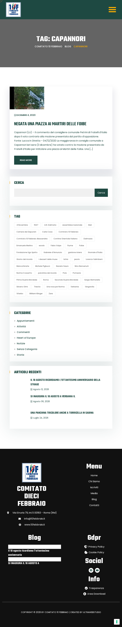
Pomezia (77, 273)
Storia (20, 355)
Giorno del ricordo (25, 259)
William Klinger (36, 293)
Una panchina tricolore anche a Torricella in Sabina (62, 413)
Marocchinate (23, 266)
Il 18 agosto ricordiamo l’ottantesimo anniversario (28, 553)
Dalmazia (88, 238)
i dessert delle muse (48, 259)
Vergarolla (89, 286)
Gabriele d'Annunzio (53, 252)
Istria (66, 259)
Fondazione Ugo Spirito (27, 252)
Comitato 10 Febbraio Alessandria (32, 238)
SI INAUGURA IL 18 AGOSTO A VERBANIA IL (52, 396)
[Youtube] (97, 570)
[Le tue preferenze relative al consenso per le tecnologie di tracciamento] (117, 622)
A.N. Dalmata (50, 225)
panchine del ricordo (47, 273)
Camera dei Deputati (26, 232)
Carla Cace (47, 232)
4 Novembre (22, 225)
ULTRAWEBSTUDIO (92, 612)
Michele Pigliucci (42, 266)
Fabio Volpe (56, 245)
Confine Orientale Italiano (66, 238)
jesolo (77, 259)
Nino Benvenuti (82, 266)
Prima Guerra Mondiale (27, 280)
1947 (36, 225)
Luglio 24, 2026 (40, 417)
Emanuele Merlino (25, 245)
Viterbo (20, 293)
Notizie (21, 343)
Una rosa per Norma (56, 286)
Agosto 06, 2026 (41, 401)
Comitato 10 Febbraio (68, 232)
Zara (51, 293)
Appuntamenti (25, 321)
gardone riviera (75, 252)
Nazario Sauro (62, 266)
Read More (26, 160)
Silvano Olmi (22, 286)
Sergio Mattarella (92, 280)
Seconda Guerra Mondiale (66, 280)
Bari (90, 225)
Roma (46, 280)
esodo (42, 245)
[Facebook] (91, 570)
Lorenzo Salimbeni (94, 259)
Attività (21, 326)
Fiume (70, 245)
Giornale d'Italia (95, 252)
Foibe (81, 245)
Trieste (37, 286)
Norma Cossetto (24, 273)
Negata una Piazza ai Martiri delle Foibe (50, 124)
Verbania (75, 286)
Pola (65, 273)
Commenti (23, 332)
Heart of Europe (26, 338)
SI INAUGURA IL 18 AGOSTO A (23, 563)
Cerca (19, 183)
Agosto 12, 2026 (41, 389)
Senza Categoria (27, 349)
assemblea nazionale (72, 225)
